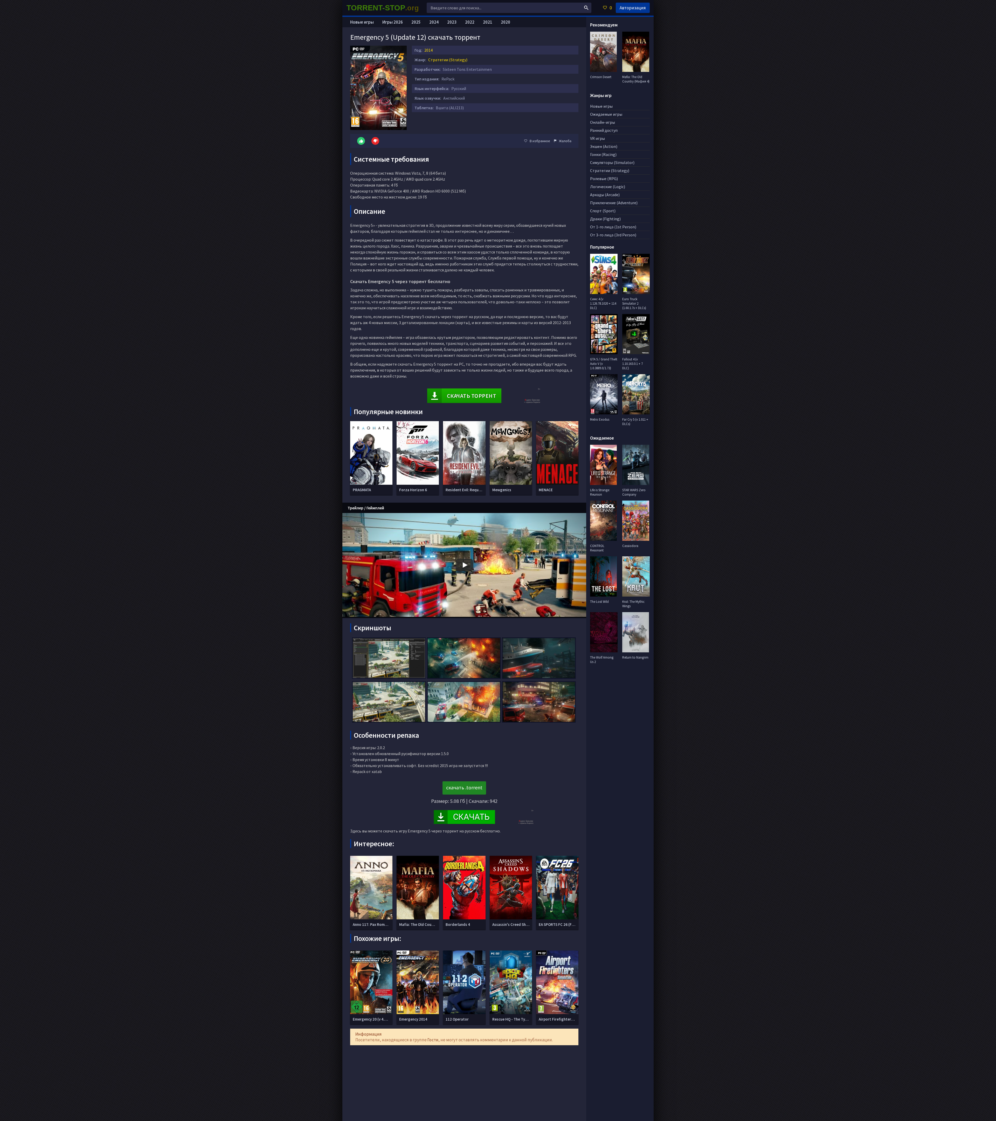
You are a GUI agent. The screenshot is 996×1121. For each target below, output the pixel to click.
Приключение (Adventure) (614, 202)
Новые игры (362, 22)
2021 (487, 22)
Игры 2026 (392, 22)
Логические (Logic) (607, 186)
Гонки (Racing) (603, 154)
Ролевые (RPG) (604, 178)
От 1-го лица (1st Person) (613, 226)
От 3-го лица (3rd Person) (613, 234)
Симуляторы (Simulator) (612, 162)
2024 (434, 22)
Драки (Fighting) (605, 218)
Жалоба (565, 141)
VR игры (597, 138)
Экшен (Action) (603, 146)
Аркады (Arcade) (605, 194)
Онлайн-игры (602, 122)
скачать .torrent (464, 787)
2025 (416, 22)
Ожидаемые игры (606, 114)
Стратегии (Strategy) (447, 59)
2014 (428, 50)
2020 (505, 22)
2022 (469, 22)
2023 (452, 22)
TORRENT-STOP (383, 8)
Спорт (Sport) (602, 210)
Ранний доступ (604, 130)
